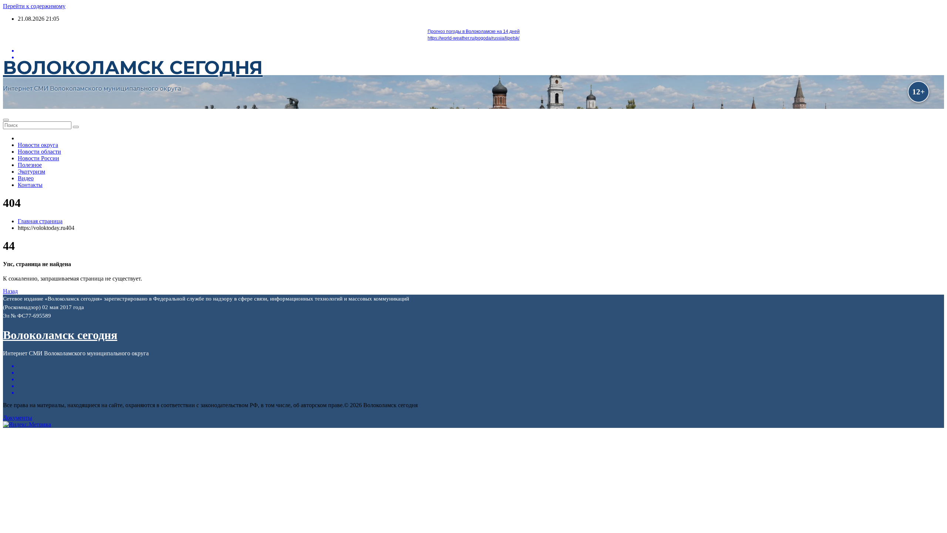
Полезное (30, 165)
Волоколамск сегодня (133, 67)
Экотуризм (31, 171)
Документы (17, 418)
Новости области (39, 151)
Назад (10, 291)
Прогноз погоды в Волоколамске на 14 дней (474, 31)
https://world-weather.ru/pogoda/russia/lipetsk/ (473, 38)
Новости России (38, 158)
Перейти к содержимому (34, 6)
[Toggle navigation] (6, 120)
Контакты (30, 185)
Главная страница (40, 221)
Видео (26, 178)
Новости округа (38, 145)
